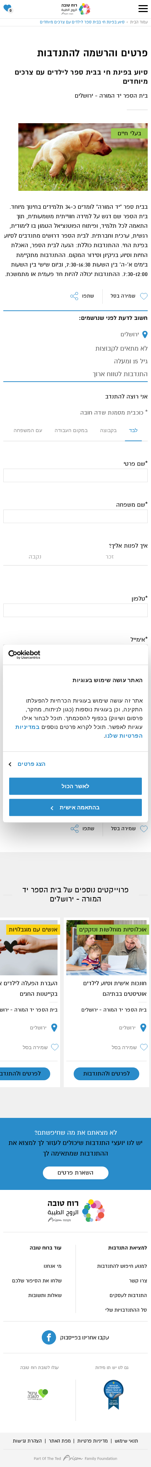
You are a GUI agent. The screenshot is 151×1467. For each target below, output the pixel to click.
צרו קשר (138, 1281)
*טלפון (140, 598)
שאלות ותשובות (45, 1295)
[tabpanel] (75, 639)
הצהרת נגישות (27, 1441)
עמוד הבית (139, 22)
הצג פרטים (31, 764)
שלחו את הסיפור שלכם (37, 1281)
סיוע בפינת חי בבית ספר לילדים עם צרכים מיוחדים (82, 22)
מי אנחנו (53, 1266)
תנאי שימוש (126, 1441)
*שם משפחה (132, 504)
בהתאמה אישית (80, 807)
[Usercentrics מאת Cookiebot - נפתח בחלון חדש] (40, 654)
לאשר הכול (75, 786)
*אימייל (139, 639)
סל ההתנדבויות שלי (126, 1310)
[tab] (133, 434)
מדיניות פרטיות (92, 1441)
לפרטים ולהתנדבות (106, 1073)
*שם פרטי (136, 464)
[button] (143, 8)
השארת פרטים (75, 1172)
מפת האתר (59, 1441)
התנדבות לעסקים (128, 1295)
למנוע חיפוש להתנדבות (122, 1266)
